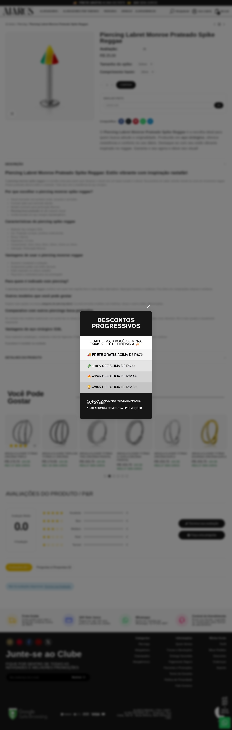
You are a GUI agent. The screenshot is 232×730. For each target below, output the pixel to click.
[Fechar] (148, 307)
